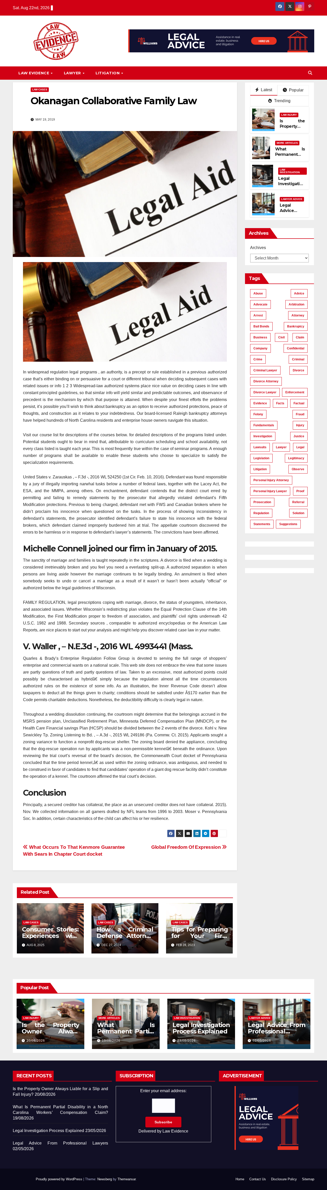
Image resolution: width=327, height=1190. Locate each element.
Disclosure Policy (284, 1179)
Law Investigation (290, 171)
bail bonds (261, 326)
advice (299, 293)
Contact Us (257, 1179)
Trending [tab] (281, 101)
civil (281, 337)
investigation (262, 436)
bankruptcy (295, 326)
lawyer (281, 447)
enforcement (294, 392)
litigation (260, 469)
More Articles (287, 143)
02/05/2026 (262, 1040)
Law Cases (39, 89)
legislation (261, 458)
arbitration (296, 304)
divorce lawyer (264, 392)
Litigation (108, 73)
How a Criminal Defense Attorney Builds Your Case (125, 936)
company (260, 348)
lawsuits (259, 447)
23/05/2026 (186, 1040)
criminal (298, 359)
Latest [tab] (266, 90)
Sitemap (308, 1179)
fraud (300, 414)
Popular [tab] (296, 90)
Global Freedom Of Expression (186, 847)
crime (257, 359)
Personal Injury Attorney (271, 480)
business (260, 337)
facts (280, 403)
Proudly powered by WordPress (59, 1179)
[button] (310, 73)
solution (298, 513)
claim (300, 337)
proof (300, 491)
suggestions (288, 524)
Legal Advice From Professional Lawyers (276, 1031)
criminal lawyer (265, 370)
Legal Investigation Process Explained (291, 186)
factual (299, 403)
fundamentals (263, 425)
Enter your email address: (163, 1111)
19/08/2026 (111, 1040)
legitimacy (296, 458)
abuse (258, 293)
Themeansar (127, 1179)
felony (258, 414)
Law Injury (289, 114)
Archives (258, 247)
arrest (258, 315)
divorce (298, 370)
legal (300, 447)
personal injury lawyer (270, 491)
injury (300, 425)
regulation (261, 513)
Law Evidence (34, 73)
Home (240, 1179)
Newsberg (104, 1179)
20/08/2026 (36, 1040)
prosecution (262, 502)
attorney (297, 315)
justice (299, 436)
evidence (260, 403)
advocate (260, 304)
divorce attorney (265, 381)
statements (261, 524)
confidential (295, 348)
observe (298, 469)
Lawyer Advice (291, 199)
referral (298, 502)
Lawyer (73, 73)
